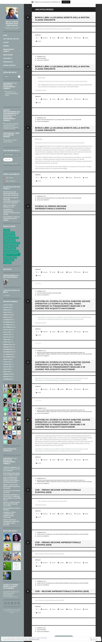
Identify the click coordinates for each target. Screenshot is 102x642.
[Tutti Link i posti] (28, 17)
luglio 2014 (7, 332)
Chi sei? (6, 42)
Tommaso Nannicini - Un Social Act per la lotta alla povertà (11, 469)
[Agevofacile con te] (7, 537)
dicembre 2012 (8, 379)
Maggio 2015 (7, 307)
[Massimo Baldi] (16, 547)
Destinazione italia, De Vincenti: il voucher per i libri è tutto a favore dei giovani (62, 81)
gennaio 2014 (7, 347)
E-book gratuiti (9, 65)
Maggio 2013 (7, 366)
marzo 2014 (7, 342)
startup (11, 260)
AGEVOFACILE (8, 62)
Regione (49, 293)
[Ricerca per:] (12, 76)
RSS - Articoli (9, 177)
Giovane (6, 245)
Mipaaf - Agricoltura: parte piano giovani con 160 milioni (11, 486)
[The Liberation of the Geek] (7, 557)
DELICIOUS (7, 269)
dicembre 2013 (8, 349)
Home (5, 35)
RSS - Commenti (10, 181)
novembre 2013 (8, 352)
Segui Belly (8, 159)
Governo (12, 245)
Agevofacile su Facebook (9, 450)
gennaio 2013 (7, 376)
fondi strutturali (15, 243)
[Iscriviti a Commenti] (4, 181)
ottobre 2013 (7, 354)
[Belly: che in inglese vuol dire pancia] (12, 13)
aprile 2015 (6, 310)
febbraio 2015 (7, 314)
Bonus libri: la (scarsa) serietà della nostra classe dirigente (53, 29)
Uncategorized (7, 263)
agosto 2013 (7, 359)
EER (41, 293)
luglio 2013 (7, 362)
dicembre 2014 (8, 319)
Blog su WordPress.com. (8, 609)
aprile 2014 (7, 339)
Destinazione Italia (8, 237)
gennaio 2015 (7, 317)
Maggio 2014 (7, 337)
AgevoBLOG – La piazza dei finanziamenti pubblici (10, 461)
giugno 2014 (7, 334)
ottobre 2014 (8, 324)
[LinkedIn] (15, 603)
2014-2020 (6, 229)
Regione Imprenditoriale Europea (68, 534)
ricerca (14, 257)
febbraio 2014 (8, 344)
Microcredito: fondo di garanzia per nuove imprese (11, 218)
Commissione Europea (9, 235)
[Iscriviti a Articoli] (4, 177)
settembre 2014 (8, 327)
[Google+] (12, 603)
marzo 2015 (7, 312)
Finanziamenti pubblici (8, 50)
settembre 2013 (8, 357)
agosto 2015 (7, 305)
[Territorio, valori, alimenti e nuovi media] (7, 547)
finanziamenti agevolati (77, 352)
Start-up (6, 260)
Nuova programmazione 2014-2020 (11, 254)
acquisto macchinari (43, 352)
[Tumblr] (18, 603)
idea (17, 245)
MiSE (71, 354)
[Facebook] (8, 603)
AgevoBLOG (7, 58)
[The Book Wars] (16, 557)
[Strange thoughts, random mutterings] (7, 576)
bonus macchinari (55, 352)
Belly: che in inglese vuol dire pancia (11, 23)
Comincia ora (66, 2)
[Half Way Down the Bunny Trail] (7, 566)
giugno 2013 (7, 364)
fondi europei (7, 243)
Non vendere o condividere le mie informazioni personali (12, 611)
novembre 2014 (8, 322)
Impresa (6, 248)
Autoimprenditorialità (9, 232)
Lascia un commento (43, 60)
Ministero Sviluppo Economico (11, 251)
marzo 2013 (7, 371)
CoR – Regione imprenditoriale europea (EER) (52, 501)
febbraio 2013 (7, 374)
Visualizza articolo (40, 90)
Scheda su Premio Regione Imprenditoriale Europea (51, 207)
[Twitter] (5, 603)
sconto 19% (68, 119)
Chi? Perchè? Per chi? (11, 39)
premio (44, 293)
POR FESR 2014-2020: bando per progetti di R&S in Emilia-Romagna (11, 193)
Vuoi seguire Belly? (11, 150)
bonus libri (40, 119)
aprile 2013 (6, 369)
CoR (38, 293)
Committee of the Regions (45, 534)
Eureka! (6, 46)
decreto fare (65, 352)
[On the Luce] (16, 566)
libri (63, 119)
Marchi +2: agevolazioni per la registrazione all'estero (11, 504)
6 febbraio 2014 (41, 56)
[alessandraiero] (16, 537)
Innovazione (8, 55)
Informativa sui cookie (34, 639)
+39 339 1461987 (7, 595)
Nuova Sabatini (7, 257)
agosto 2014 (7, 329)
